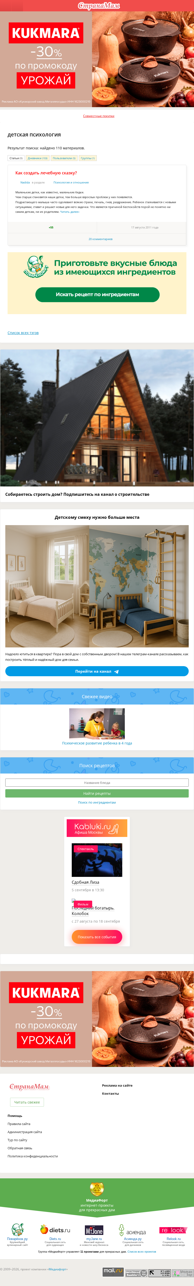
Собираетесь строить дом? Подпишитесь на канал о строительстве (77, 494)
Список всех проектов (142, 1251)
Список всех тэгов (23, 332)
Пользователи (64, 158)
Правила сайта (19, 1123)
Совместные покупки (98, 116)
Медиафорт (57, 1269)
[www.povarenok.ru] (17, 1236)
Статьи (16, 158)
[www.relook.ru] (173, 1236)
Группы (88, 158)
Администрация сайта (25, 1132)
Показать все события (97, 936)
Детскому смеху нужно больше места (97, 517)
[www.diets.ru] (55, 1236)
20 (100, 239)
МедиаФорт (97, 1200)
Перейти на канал (93, 671)
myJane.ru (94, 1239)
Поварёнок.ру (17, 1239)
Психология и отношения (71, 182)
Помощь (15, 1115)
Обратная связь (20, 1148)
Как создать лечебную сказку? (46, 173)
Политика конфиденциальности (33, 1156)
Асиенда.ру (133, 1239)
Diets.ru (55, 1239)
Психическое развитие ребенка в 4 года (97, 743)
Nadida (25, 182)
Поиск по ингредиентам (97, 802)
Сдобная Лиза (85, 882)
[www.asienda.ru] (133, 1236)
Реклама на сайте (117, 1085)
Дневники (37, 158)
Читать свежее (27, 1102)
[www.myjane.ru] (94, 1236)
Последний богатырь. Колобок (93, 910)
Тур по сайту (17, 1140)
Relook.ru (174, 1239)
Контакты (110, 1093)
